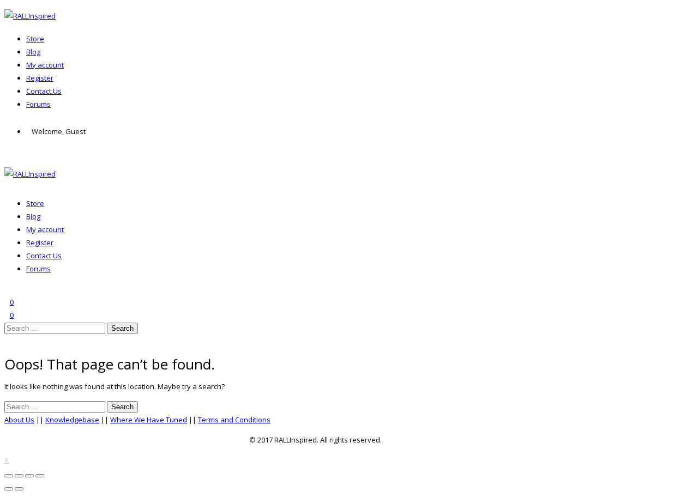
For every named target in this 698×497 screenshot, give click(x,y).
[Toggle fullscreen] (29, 475)
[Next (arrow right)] (19, 488)
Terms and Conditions (234, 420)
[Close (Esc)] (8, 475)
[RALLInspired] (30, 16)
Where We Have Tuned (148, 420)
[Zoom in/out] (39, 475)
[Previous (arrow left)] (8, 488)
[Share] (19, 475)
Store (35, 39)
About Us (19, 420)
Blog (33, 52)
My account (45, 65)
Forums (38, 104)
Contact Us (44, 91)
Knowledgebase (72, 420)
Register (39, 78)
